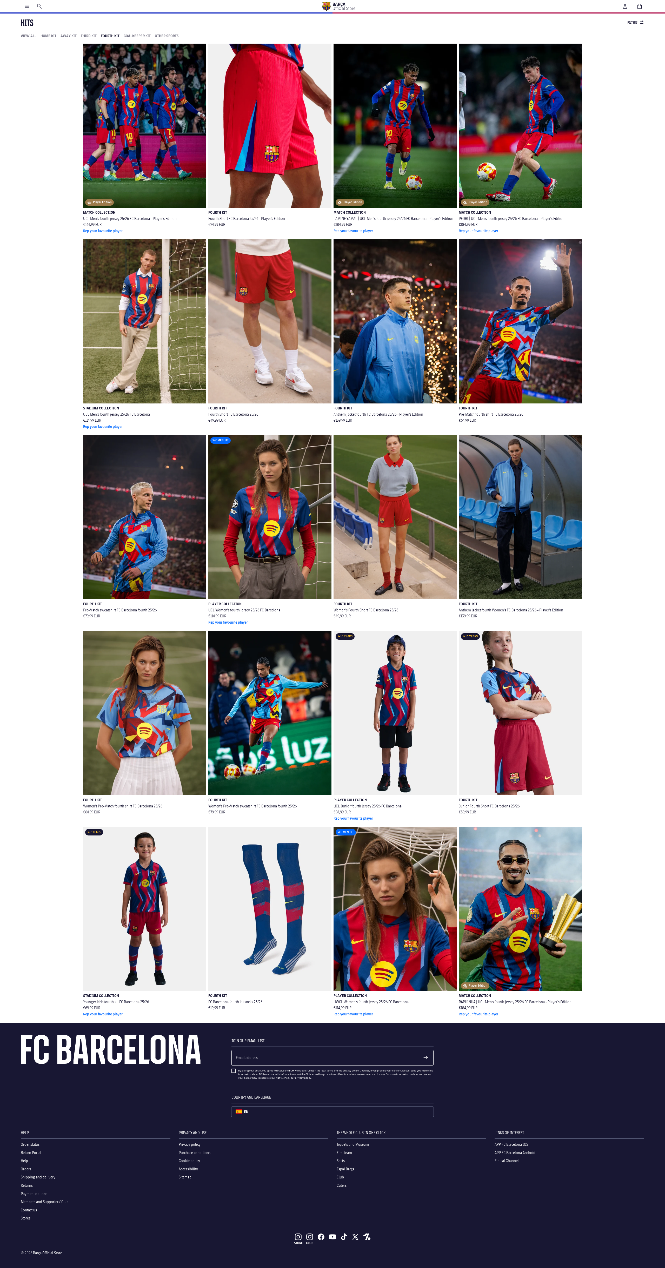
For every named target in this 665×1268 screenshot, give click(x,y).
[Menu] (27, 6)
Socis (341, 1160)
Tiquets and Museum (353, 1144)
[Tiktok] (344, 1237)
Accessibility (188, 1168)
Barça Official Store (47, 1253)
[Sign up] (425, 1057)
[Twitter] (355, 1237)
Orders (26, 1168)
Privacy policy (190, 1144)
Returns (27, 1185)
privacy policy (350, 1070)
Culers (342, 1185)
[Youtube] (332, 1237)
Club (340, 1177)
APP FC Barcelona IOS (511, 1144)
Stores (25, 1218)
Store (298, 1243)
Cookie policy (189, 1160)
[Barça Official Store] (338, 6)
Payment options (34, 1193)
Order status (30, 1144)
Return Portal (31, 1152)
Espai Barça (345, 1168)
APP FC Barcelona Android (515, 1152)
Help (24, 1160)
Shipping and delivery (38, 1177)
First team (344, 1152)
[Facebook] (321, 1237)
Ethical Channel (507, 1160)
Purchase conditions (194, 1152)
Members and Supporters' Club (45, 1201)
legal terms (327, 1070)
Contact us (29, 1210)
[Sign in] (625, 6)
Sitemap (185, 1177)
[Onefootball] (367, 1237)
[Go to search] (39, 6)
